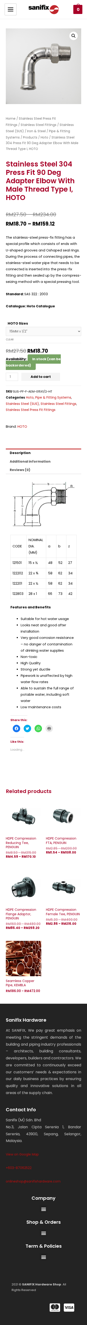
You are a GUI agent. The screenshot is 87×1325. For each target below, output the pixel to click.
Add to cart (41, 376)
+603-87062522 (19, 1168)
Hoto (44, 137)
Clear (10, 339)
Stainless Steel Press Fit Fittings (30, 409)
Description (20, 453)
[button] (43, 1209)
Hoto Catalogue (41, 306)
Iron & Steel (36, 131)
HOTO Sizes (18, 323)
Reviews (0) (20, 470)
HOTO (22, 426)
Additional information (30, 461)
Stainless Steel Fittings (38, 124)
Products (30, 137)
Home (11, 118)
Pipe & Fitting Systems (53, 397)
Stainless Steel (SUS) (22, 403)
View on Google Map (22, 1154)
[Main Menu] (10, 9)
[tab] (43, 453)
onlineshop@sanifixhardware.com (33, 1181)
